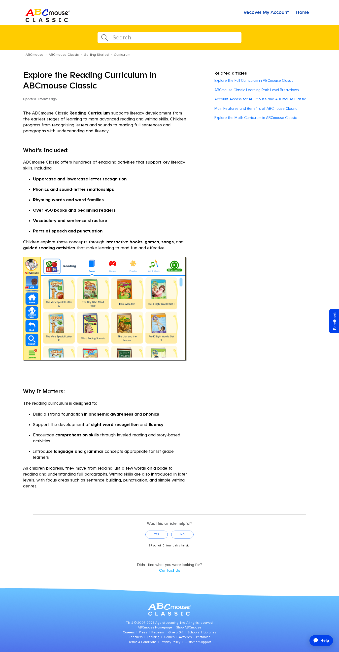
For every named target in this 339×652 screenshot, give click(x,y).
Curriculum (122, 55)
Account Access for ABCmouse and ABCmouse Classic (260, 99)
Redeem (157, 632)
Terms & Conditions (142, 642)
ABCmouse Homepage (155, 627)
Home (302, 12)
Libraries (209, 632)
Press (143, 632)
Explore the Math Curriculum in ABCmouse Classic (255, 118)
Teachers (136, 637)
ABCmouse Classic (64, 55)
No (182, 534)
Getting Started (96, 55)
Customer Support (197, 642)
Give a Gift (175, 632)
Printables (203, 637)
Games (169, 637)
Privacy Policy (170, 642)
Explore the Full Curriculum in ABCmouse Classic (254, 81)
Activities (185, 637)
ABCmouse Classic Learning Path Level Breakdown (256, 90)
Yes (156, 534)
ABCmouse (34, 55)
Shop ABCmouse (188, 627)
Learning (153, 637)
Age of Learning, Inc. (170, 622)
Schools (193, 632)
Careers (129, 632)
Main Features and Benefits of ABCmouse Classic (255, 109)
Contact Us (169, 570)
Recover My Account (266, 12)
